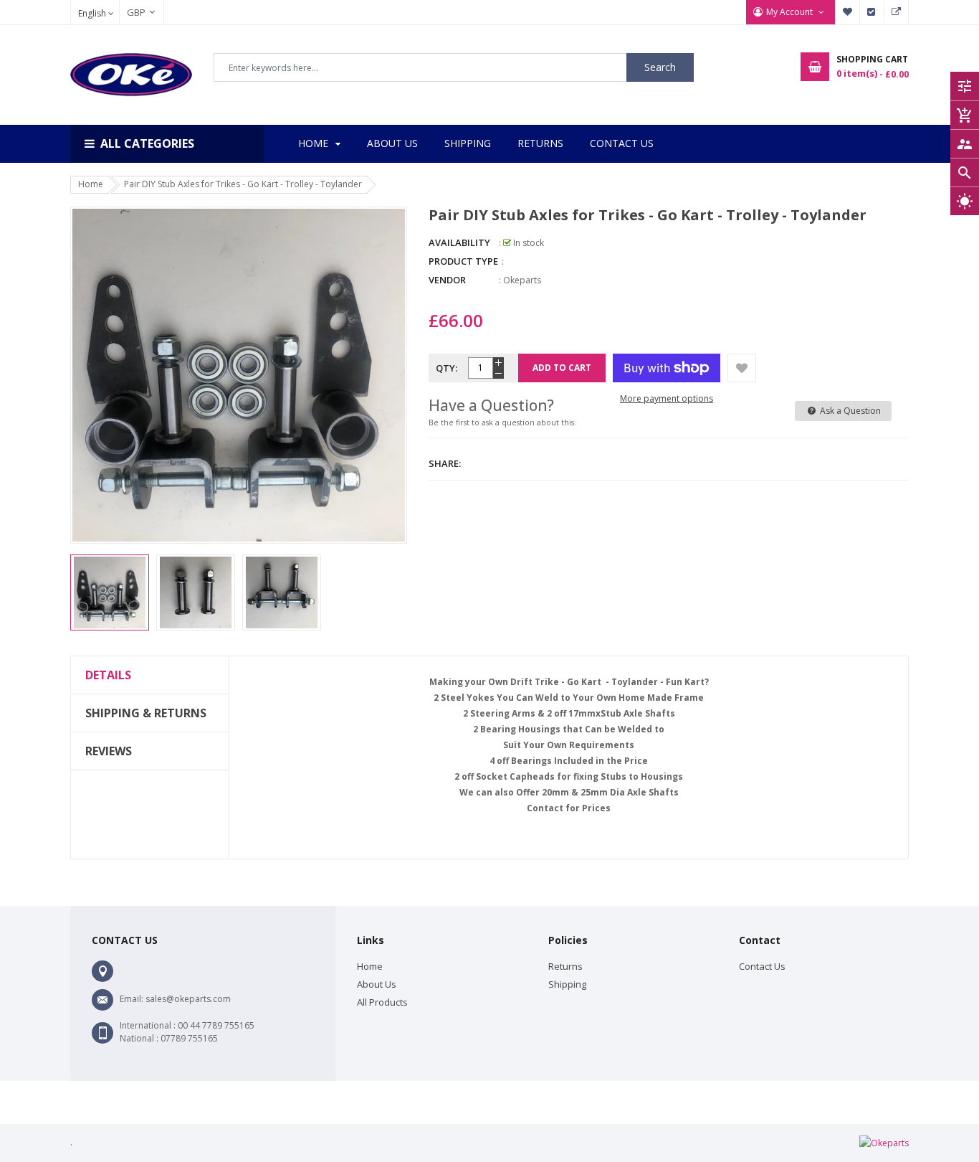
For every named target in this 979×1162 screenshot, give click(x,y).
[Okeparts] (884, 1142)
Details (108, 675)
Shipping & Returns (145, 713)
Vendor (447, 279)
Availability (459, 242)
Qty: (446, 368)
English (93, 13)
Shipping (567, 984)
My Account (790, 12)
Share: (445, 463)
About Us (376, 984)
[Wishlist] (741, 368)
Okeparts (522, 280)
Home (370, 966)
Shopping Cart (896, 12)
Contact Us (762, 966)
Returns (565, 966)
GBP (129, 12)
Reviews (108, 751)
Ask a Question (849, 411)
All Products (382, 1002)
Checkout (872, 12)
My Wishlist (848, 12)
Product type (463, 261)
